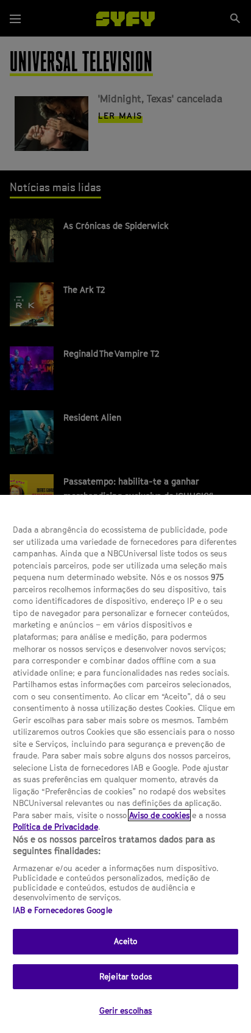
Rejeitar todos (125, 976)
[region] (125, 764)
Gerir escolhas (125, 1010)
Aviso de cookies (159, 815)
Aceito (126, 941)
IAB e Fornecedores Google (62, 910)
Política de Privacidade (55, 827)
